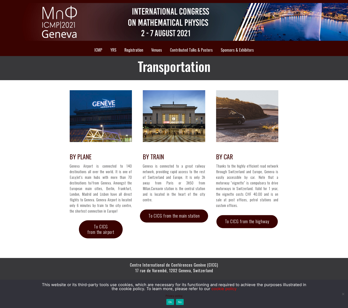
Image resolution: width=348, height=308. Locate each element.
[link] (101, 116)
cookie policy (224, 288)
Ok (170, 302)
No (180, 302)
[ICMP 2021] (174, 22)
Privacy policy (174, 295)
